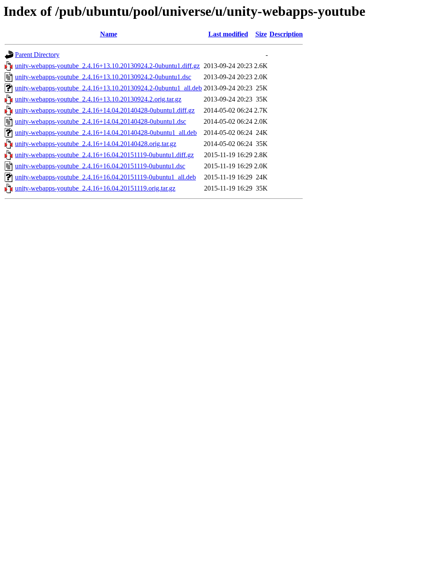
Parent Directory (37, 54)
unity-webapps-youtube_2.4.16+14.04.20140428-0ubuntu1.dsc (100, 121)
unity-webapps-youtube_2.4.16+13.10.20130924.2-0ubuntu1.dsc (103, 77)
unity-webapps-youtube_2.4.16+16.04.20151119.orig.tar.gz (95, 188)
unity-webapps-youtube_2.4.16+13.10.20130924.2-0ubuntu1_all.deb (108, 88)
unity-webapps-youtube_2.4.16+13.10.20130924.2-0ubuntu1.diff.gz (107, 65)
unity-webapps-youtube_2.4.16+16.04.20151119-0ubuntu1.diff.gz (104, 154)
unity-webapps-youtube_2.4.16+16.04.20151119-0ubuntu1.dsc (100, 166)
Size (261, 34)
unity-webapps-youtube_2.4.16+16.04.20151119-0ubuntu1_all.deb (105, 177)
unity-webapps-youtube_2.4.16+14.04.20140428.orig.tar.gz (95, 143)
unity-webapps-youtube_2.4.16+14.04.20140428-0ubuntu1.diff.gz (105, 110)
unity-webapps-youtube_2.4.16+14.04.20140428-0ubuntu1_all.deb (106, 132)
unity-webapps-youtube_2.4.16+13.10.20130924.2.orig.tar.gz (98, 99)
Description (286, 34)
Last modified (228, 34)
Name (108, 34)
